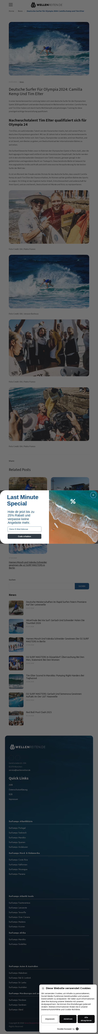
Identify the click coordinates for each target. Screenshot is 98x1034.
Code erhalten (24, 536)
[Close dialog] (93, 495)
